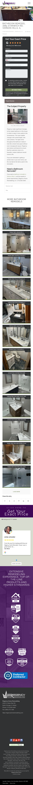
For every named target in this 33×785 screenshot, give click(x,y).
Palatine (20, 765)
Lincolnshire (16, 762)
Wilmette (18, 768)
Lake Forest (15, 760)
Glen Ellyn (24, 755)
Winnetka (24, 768)
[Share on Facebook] (5, 501)
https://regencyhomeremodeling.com (12, 713)
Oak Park (16, 765)
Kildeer (18, 759)
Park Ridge (24, 765)
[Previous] (3, 13)
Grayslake (9, 757)
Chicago (8, 754)
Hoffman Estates (9, 759)
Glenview (5, 757)
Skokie (22, 766)
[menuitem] (28, 3)
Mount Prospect (10, 763)
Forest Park (19, 755)
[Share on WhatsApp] (14, 501)
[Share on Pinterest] (19, 501)
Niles (20, 763)
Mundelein (16, 763)
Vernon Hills (27, 766)
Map (7, 190)
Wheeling (13, 768)
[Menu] (28, 3)
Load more (16, 491)
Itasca (15, 759)
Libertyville (10, 762)
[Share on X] (9, 501)
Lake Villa (20, 760)
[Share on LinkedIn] (23, 501)
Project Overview (10, 101)
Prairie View (10, 766)
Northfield (11, 765)
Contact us (15, 774)
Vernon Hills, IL (19, 31)
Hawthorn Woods (22, 757)
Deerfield (13, 754)
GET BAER (26, 781)
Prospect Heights (17, 766)
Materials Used (9, 186)
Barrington (21, 752)
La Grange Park (23, 759)
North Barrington (25, 763)
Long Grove (21, 762)
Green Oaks (15, 757)
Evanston (14, 755)
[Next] (29, 13)
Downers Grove (24, 754)
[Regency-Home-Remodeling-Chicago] (13, 3)
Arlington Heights (15, 752)
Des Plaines (18, 754)
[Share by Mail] (28, 501)
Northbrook (6, 765)
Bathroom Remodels (9, 31)
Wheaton (9, 768)
